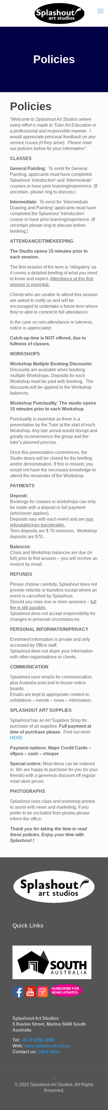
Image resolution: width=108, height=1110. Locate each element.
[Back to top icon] (54, 1078)
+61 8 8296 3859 (37, 1040)
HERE (16, 737)
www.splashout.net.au (47, 1045)
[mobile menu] (100, 11)
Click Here (49, 1051)
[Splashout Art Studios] (59, 13)
